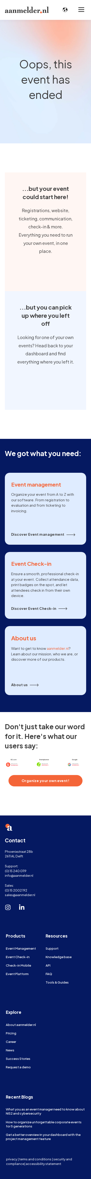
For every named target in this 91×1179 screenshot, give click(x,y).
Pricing (11, 1033)
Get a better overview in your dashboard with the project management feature (43, 1136)
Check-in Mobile (18, 965)
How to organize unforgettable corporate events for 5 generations (44, 1124)
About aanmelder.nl (21, 1025)
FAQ (49, 974)
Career (11, 1041)
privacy (11, 1159)
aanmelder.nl (58, 648)
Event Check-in (18, 957)
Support (52, 948)
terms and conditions (35, 1159)
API (48, 965)
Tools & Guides (57, 982)
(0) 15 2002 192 (16, 890)
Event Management (21, 948)
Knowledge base (59, 957)
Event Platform (17, 974)
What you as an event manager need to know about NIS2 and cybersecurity (45, 1111)
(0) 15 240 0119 (15, 871)
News (10, 1050)
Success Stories (18, 1058)
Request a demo (18, 1067)
